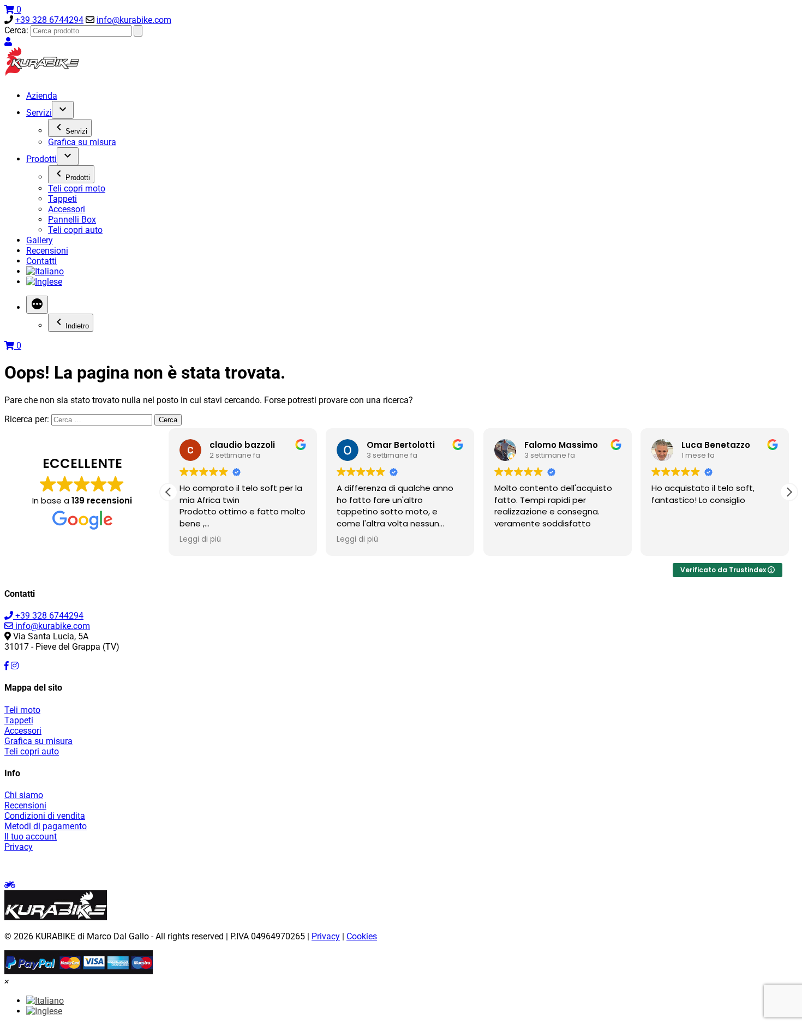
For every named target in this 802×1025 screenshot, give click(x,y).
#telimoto (242, 866)
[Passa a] (45, 271)
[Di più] (37, 305)
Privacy (18, 847)
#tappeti (161, 866)
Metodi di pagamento (45, 826)
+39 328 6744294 (49, 20)
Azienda (41, 96)
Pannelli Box (72, 219)
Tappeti (62, 199)
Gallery (39, 240)
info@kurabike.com (134, 20)
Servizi (39, 112)
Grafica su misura (82, 142)
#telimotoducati (356, 866)
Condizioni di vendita (44, 816)
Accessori (66, 209)
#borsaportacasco (624, 866)
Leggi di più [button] (200, 539)
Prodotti (41, 159)
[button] (789, 492)
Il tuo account (30, 836)
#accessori (200, 866)
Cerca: (16, 30)
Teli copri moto (76, 188)
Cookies (361, 936)
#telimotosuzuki (484, 866)
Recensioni (47, 250)
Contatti (41, 261)
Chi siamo (23, 795)
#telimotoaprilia (293, 866)
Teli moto (22, 710)
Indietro (77, 326)
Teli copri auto (75, 230)
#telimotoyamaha (552, 866)
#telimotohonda (420, 866)
